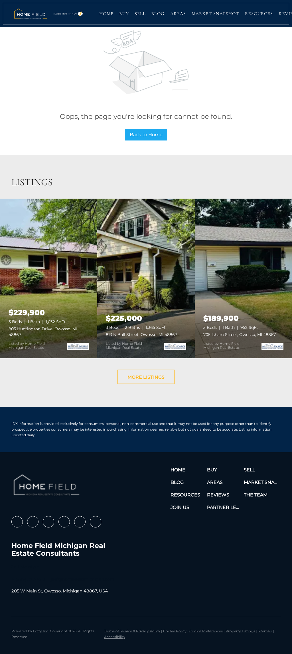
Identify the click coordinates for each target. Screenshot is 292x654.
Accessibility (114, 637)
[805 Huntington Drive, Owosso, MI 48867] (48, 278)
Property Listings (240, 631)
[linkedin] (32, 521)
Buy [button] (124, 14)
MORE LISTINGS (146, 377)
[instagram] (64, 521)
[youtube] (80, 521)
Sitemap (265, 631)
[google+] (95, 521)
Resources (259, 14)
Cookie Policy (174, 631)
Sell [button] (140, 14)
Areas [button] (178, 14)
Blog (157, 14)
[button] (30, 14)
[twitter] (48, 521)
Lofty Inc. (41, 631)
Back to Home (146, 134)
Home (106, 14)
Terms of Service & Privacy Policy (132, 631)
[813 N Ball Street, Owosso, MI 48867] (145, 278)
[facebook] (17, 521)
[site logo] (47, 487)
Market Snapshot (215, 14)
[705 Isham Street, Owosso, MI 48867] (243, 278)
